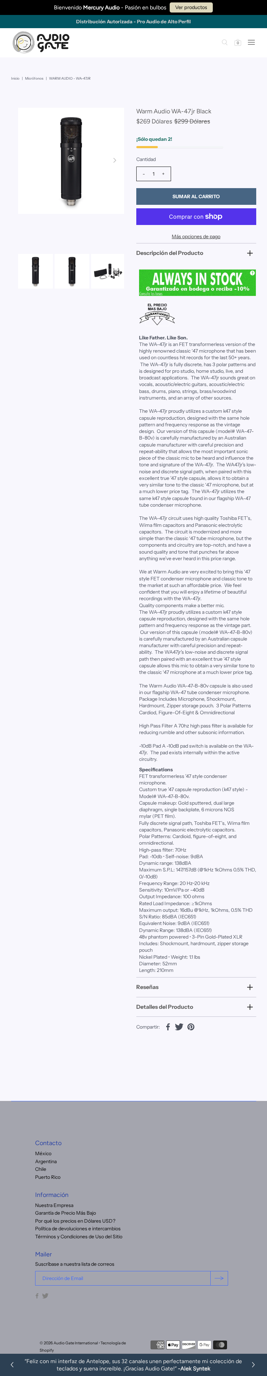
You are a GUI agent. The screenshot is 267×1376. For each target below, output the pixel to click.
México (43, 1153)
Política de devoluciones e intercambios (78, 1228)
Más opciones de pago (196, 236)
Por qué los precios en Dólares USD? (75, 1221)
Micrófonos (34, 78)
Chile (40, 1169)
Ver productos (191, 7)
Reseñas (147, 986)
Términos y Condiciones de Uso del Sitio (78, 1236)
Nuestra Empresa (54, 1205)
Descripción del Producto (169, 252)
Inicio (15, 78)
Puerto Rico (47, 1177)
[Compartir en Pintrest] (191, 1026)
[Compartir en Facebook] (168, 1026)
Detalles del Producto (164, 1006)
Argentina (46, 1161)
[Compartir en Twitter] (179, 1026)
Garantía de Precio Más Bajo (65, 1213)
